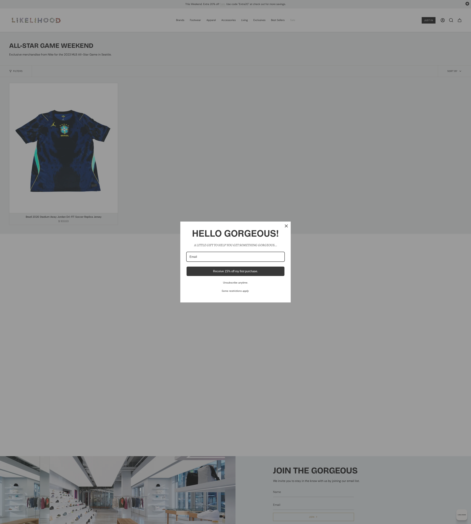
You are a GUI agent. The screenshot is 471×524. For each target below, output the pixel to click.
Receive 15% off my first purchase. (235, 271)
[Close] (286, 226)
